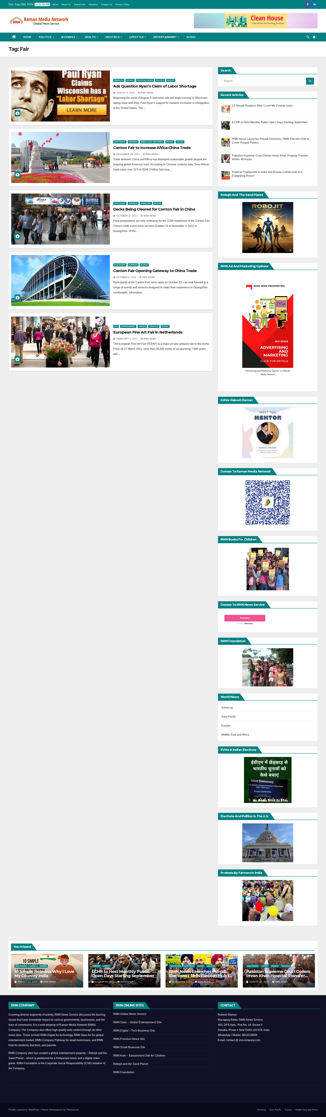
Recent (170, 80)
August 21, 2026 (105, 982)
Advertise (93, 4)
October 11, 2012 (127, 216)
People (130, 80)
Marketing (146, 203)
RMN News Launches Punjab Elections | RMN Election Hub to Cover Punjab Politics (200, 975)
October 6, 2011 (126, 277)
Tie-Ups (180, 142)
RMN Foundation (123, 1072)
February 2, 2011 (127, 339)
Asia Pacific (119, 142)
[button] (308, 37)
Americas (118, 80)
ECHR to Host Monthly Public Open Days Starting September (123, 973)
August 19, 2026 (182, 982)
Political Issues (145, 80)
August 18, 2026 (259, 982)
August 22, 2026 (28, 982)
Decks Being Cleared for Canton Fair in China (154, 209)
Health (91, 37)
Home (55, 4)
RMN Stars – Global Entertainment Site (137, 1022)
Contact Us (106, 4)
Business (68, 37)
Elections (189, 966)
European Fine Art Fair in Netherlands (147, 332)
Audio (191, 37)
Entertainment (165, 37)
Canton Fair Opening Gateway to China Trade (155, 270)
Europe (142, 326)
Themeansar (72, 1110)
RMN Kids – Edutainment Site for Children (139, 1055)
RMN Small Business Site (129, 1047)
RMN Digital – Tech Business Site (134, 1030)
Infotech (112, 37)
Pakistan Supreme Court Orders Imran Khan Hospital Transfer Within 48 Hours (278, 975)
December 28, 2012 (128, 154)
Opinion (43, 966)
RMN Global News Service (130, 1014)
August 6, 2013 (125, 93)
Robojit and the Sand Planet (130, 1063)
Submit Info (79, 4)
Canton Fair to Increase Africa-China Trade (152, 147)
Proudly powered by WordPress (24, 1110)
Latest (33, 966)
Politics (46, 37)
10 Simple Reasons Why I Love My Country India (44, 973)
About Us (66, 4)
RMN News (147, 93)
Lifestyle (136, 37)
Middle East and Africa (152, 142)
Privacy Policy (122, 4)
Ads (116, 326)
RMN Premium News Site (129, 1038)
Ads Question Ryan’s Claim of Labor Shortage (154, 86)
